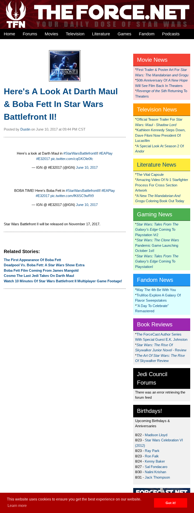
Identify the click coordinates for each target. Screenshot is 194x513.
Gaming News (154, 214)
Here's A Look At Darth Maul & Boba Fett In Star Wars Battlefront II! (61, 104)
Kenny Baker (155, 461)
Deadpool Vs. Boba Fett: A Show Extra (44, 265)
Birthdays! (149, 411)
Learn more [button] (17, 506)
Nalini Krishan (155, 472)
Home (9, 34)
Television (75, 34)
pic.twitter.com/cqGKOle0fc (72, 159)
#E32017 (43, 159)
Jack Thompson (157, 477)
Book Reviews (154, 324)
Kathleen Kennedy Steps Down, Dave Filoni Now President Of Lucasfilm (160, 135)
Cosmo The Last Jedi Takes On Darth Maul (39, 276)
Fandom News (155, 280)
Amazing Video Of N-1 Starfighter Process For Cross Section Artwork (161, 185)
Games (124, 34)
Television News (157, 109)
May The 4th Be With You (156, 290)
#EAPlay (106, 153)
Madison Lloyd (156, 435)
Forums (30, 34)
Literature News (156, 164)
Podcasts (171, 34)
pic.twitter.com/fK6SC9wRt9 (72, 196)
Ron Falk (152, 456)
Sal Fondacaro (156, 467)
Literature (101, 34)
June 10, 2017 (87, 167)
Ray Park (152, 451)
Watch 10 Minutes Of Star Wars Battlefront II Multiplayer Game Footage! (63, 281)
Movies (51, 34)
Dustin (25, 129)
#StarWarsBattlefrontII (80, 153)
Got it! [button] (171, 503)
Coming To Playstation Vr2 (156, 229)
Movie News (152, 60)
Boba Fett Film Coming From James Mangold (41, 270)
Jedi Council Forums (152, 378)
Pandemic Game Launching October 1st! (157, 245)
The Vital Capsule (150, 174)
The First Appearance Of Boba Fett (32, 260)
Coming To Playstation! (156, 261)
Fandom (146, 34)
